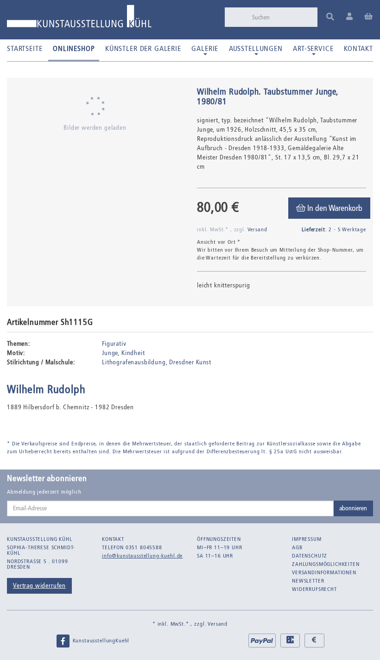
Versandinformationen (324, 572)
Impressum (307, 539)
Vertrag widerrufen (39, 586)
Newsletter (308, 581)
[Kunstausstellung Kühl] (79, 20)
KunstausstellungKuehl (100, 640)
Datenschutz (309, 555)
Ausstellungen (256, 48)
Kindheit (133, 353)
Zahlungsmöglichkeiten (326, 564)
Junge (110, 353)
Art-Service (313, 48)
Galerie (204, 48)
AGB (297, 547)
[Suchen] (330, 17)
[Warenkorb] (368, 17)
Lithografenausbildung (134, 362)
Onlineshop (74, 48)
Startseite (24, 48)
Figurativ (114, 344)
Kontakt (358, 48)
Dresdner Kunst (190, 362)
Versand (257, 229)
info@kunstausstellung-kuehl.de (142, 555)
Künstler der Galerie (143, 48)
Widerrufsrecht (314, 589)
